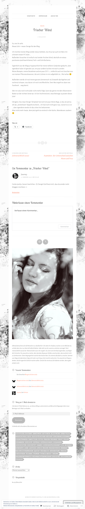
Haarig (40, 445)
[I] (39, 242)
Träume (55, 454)
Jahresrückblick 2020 (20, 154)
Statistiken (20, 454)
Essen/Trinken (22, 439)
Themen (36, 454)
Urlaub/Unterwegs (24, 456)
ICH (62, 445)
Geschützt (31, 445)
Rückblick (45, 451)
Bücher (49, 436)
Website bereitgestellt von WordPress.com (42, 497)
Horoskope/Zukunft (52, 445)
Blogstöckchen (39, 436)
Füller (66, 439)
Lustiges (32, 448)
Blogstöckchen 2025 (31, 374)
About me (54, 16)
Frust (60, 439)
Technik (29, 454)
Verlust (26, 392)
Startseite (31, 16)
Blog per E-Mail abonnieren (25, 402)
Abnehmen (37, 434)
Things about (46, 454)
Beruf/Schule (21, 436)
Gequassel (57, 442)
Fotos (40, 439)
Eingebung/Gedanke (61, 436)
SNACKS (64, 451)
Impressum (43, 16)
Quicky (37, 451)
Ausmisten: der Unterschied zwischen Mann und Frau (58, 156)
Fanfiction (33, 439)
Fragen (47, 439)
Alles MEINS (55, 434)
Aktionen (46, 434)
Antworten (15, 192)
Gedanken (20, 442)
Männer (64, 448)
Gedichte (28, 442)
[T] (45, 242)
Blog (42, 26)
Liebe (26, 448)
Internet (68, 445)
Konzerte (20, 448)
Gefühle (36, 442)
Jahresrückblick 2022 (37, 386)
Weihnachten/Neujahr (42, 456)
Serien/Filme (55, 451)
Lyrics (39, 448)
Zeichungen (66, 456)
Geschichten (21, 445)
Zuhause (19, 459)
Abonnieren (18, 420)
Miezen (45, 448)
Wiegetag (56, 456)
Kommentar (65, 227)
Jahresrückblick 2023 (37, 380)
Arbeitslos (65, 434)
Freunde (53, 439)
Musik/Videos (54, 448)
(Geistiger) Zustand (24, 434)
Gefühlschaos (46, 442)
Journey (24, 174)
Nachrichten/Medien (24, 451)
